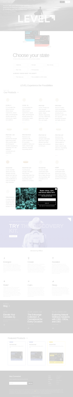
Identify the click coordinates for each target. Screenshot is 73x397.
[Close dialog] (56, 189)
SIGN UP (47, 203)
